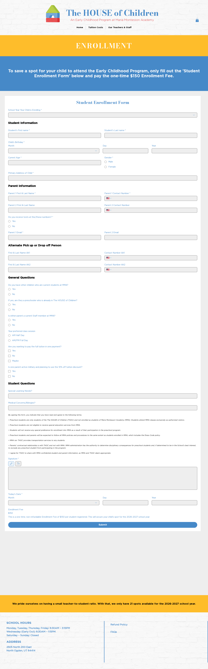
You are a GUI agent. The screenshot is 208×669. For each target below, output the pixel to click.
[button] (197, 20)
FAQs (114, 632)
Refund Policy (119, 624)
